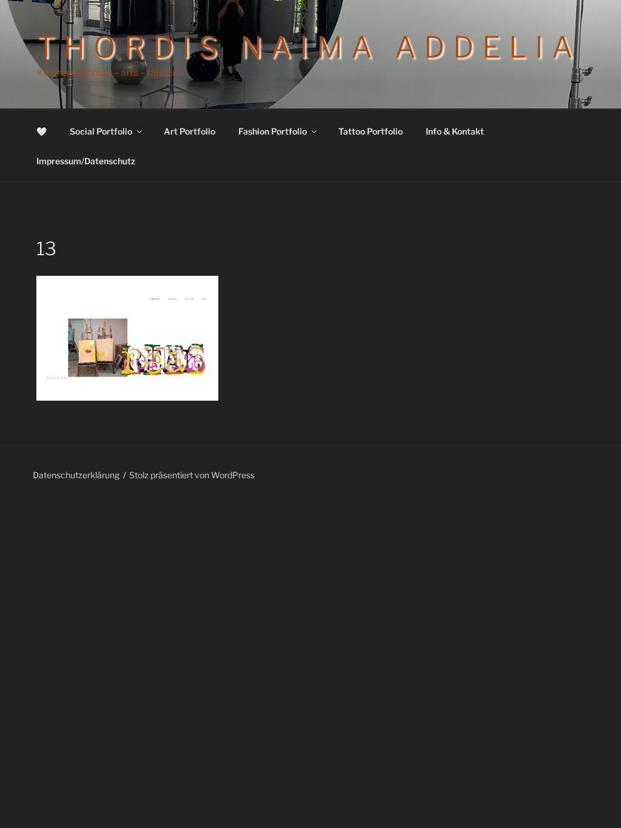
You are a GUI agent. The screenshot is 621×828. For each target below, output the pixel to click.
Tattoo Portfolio (370, 131)
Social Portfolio (101, 131)
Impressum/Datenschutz (85, 161)
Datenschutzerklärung (76, 475)
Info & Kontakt (455, 131)
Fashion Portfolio (272, 131)
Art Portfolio (189, 131)
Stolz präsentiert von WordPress (192, 475)
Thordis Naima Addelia (308, 47)
